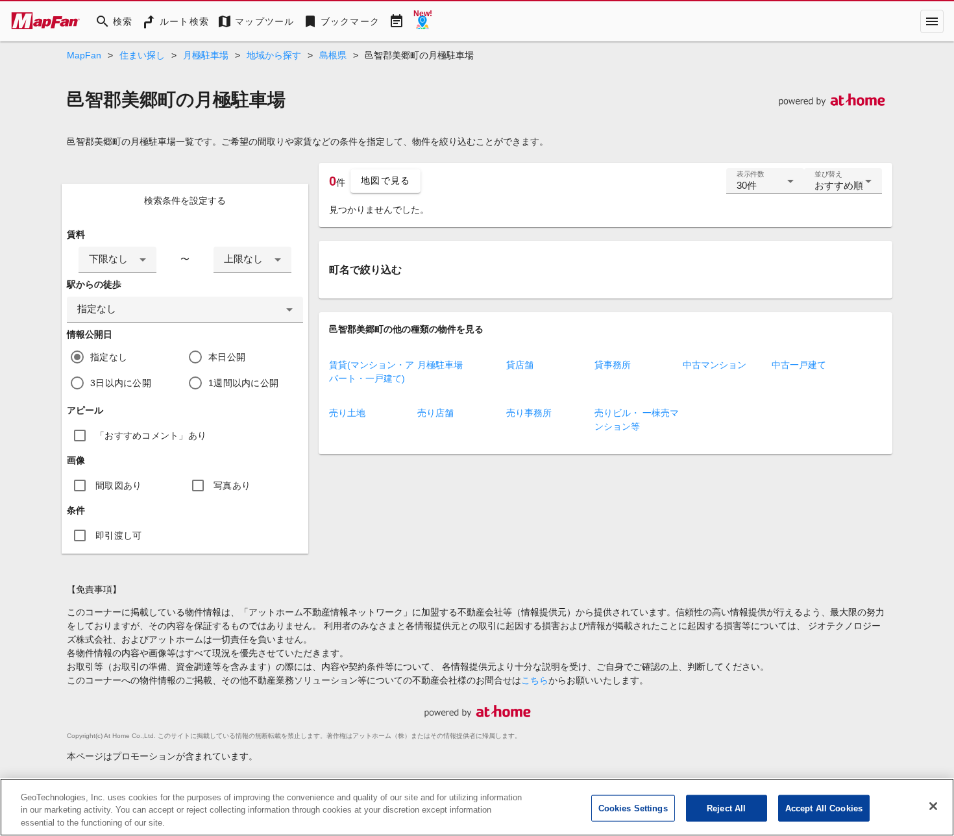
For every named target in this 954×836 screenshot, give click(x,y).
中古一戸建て (799, 365)
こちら (534, 680)
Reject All (726, 808)
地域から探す (274, 55)
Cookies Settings (633, 808)
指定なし (108, 357)
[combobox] (117, 259)
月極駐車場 (205, 55)
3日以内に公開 (120, 383)
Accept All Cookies (823, 808)
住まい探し (142, 55)
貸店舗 (519, 365)
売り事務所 (529, 413)
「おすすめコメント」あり (150, 435)
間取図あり (118, 485)
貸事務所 (612, 365)
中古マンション (714, 365)
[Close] (933, 806)
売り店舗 (435, 413)
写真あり (232, 485)
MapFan (84, 55)
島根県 (333, 55)
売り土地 (347, 413)
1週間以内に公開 (243, 383)
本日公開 (226, 357)
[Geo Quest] (422, 21)
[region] (477, 807)
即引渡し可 (118, 535)
